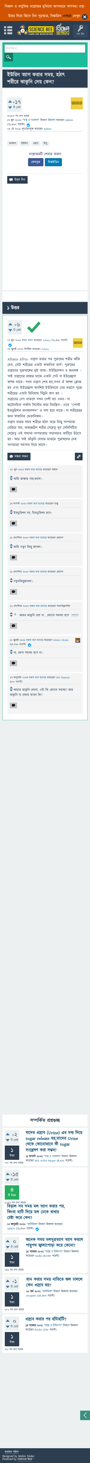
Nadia (38, 1256)
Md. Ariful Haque (45, 1161)
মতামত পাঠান (11, 1452)
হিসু (45, 143)
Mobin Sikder (26, 1456)
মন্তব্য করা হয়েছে (34, 469)
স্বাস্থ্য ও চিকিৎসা (54, 1252)
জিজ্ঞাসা (52, 120)
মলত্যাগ (12, 143)
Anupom (31, 1296)
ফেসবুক (35, 162)
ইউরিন (24, 143)
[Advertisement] (45, 238)
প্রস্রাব (35, 143)
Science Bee (25, 1459)
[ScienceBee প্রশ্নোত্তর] (43, 29)
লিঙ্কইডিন (53, 162)
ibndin (38, 1330)
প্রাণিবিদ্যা (32, 1224)
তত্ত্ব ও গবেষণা (31, 120)
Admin (11, 1229)
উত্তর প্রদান (27, 340)
